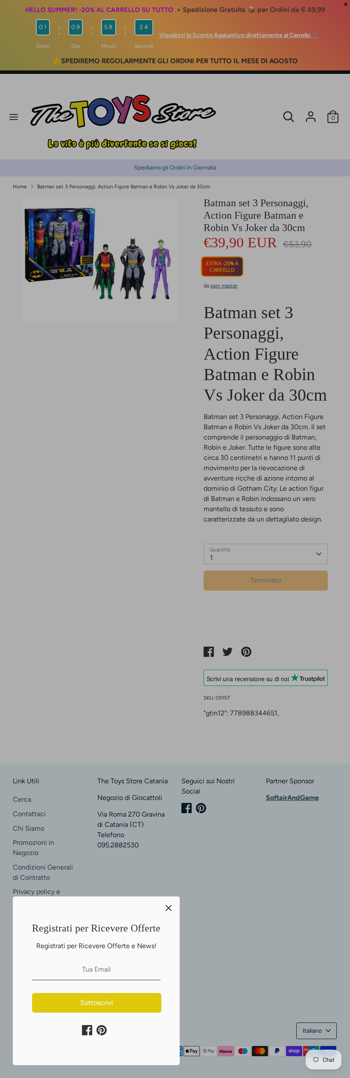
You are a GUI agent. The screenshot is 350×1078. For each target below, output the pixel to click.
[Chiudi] (168, 907)
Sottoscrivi (96, 1003)
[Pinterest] (101, 1030)
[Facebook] (87, 1030)
